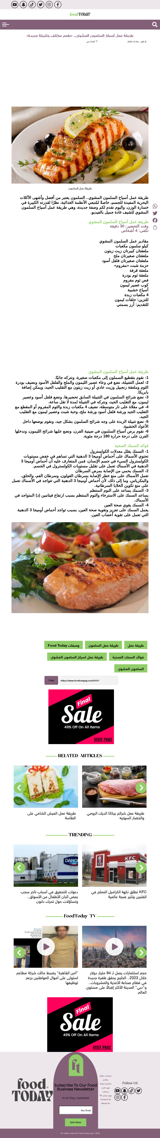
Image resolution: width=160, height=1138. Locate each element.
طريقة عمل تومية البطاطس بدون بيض (50, 815)
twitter (40, 4)
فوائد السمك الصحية (128, 657)
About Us (105, 1103)
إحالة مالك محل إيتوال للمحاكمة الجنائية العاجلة (48, 893)
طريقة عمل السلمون (103, 645)
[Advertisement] (80, 75)
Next (19, 788)
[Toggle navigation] (5, 24)
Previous (141, 788)
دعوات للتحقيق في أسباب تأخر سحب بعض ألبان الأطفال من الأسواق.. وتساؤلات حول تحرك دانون (118, 896)
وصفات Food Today (63, 645)
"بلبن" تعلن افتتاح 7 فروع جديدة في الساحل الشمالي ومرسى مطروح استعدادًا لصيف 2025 (46, 977)
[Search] (154, 24)
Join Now (75, 1122)
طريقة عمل (136, 645)
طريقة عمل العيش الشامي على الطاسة (120, 815)
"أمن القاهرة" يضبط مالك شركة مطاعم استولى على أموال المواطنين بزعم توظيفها (116, 977)
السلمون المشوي (131, 668)
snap (23, 4)
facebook (57, 4)
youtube (14, 4)
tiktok (32, 4)
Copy (51, 680)
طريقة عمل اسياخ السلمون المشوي (77, 657)
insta (49, 4)
